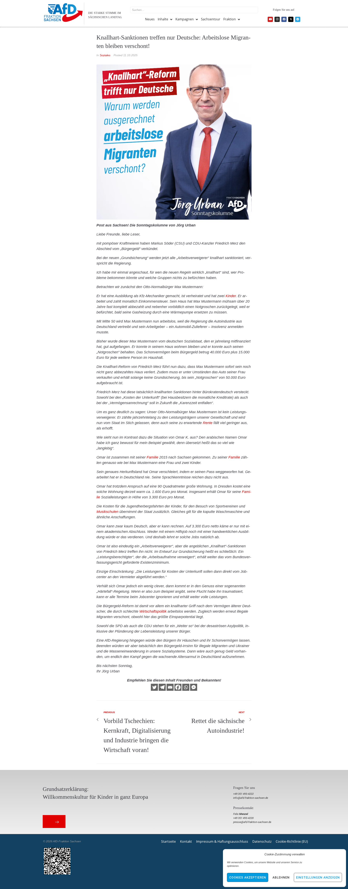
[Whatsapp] (185, 687)
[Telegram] (297, 19)
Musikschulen (107, 512)
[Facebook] (284, 19)
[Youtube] (270, 19)
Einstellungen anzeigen (318, 877)
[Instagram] (277, 19)
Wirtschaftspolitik (153, 611)
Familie (152, 457)
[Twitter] (154, 687)
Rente (207, 423)
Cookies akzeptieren (247, 877)
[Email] (170, 687)
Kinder (231, 296)
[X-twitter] (290, 19)
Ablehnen (281, 877)
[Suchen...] (194, 10)
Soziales (105, 55)
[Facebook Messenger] (193, 687)
